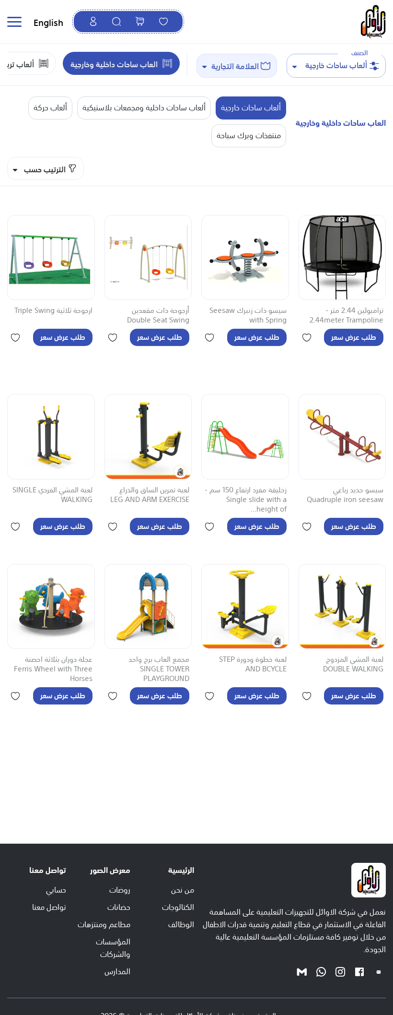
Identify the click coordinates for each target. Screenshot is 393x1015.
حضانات (118, 906)
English (48, 21)
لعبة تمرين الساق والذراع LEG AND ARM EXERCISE (149, 494)
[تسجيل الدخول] (93, 21)
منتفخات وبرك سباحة (249, 134)
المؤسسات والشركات (113, 947)
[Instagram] (340, 971)
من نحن (182, 888)
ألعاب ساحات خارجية (251, 106)
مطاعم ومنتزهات (104, 923)
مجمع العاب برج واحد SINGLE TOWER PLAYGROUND (158, 669)
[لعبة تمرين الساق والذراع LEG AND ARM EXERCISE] (148, 436)
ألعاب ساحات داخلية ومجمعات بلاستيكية (144, 106)
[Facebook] (359, 971)
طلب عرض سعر (353, 336)
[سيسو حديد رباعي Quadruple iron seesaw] (342, 436)
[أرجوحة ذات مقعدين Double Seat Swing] (148, 257)
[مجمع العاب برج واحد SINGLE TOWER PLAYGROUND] (148, 606)
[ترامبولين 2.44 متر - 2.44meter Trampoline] (342, 257)
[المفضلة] (163, 21)
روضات (119, 888)
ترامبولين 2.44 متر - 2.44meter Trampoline (346, 315)
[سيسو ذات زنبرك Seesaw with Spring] (245, 257)
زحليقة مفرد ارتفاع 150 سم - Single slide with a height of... (246, 499)
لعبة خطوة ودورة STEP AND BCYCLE (253, 664)
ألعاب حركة (50, 106)
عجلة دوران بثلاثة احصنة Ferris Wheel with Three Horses (53, 669)
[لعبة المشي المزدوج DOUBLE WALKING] (342, 606)
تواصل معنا (49, 906)
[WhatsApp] (321, 971)
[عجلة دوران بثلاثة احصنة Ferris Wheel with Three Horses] (51, 606)
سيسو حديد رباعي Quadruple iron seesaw (345, 494)
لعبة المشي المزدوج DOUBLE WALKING (353, 664)
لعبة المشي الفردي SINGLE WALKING (52, 494)
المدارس (117, 970)
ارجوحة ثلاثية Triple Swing (53, 310)
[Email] (378, 971)
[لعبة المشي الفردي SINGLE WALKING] (51, 436)
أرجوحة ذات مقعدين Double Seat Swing (158, 315)
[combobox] (336, 66)
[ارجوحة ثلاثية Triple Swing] (51, 257)
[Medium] (302, 971)
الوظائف (181, 923)
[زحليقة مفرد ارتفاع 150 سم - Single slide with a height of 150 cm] (245, 436)
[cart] (140, 21)
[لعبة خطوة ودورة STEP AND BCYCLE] (245, 606)
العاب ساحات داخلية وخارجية (114, 63)
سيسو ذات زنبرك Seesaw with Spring (248, 315)
